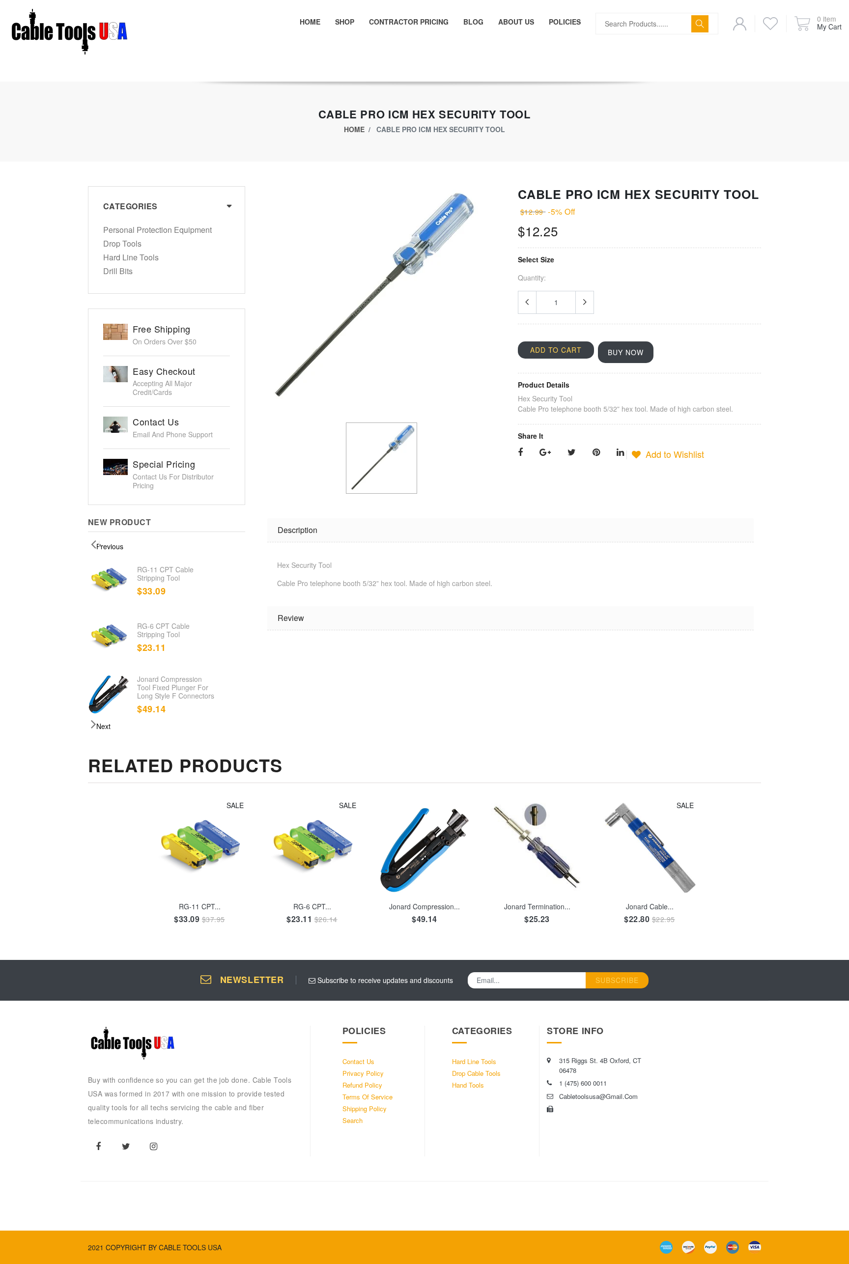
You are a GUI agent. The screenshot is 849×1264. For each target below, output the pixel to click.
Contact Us (358, 1061)
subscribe (617, 980)
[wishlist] (187, 909)
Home (354, 129)
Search (352, 1120)
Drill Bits (118, 271)
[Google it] (545, 452)
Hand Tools (468, 1085)
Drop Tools (122, 244)
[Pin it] (596, 452)
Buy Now (626, 352)
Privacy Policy (363, 1073)
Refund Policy (362, 1085)
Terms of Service (367, 1096)
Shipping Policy (364, 1108)
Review (291, 617)
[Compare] (236, 909)
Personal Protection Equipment (157, 230)
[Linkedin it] (620, 452)
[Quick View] (211, 909)
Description (297, 529)
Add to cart (556, 350)
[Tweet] (571, 452)
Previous (109, 546)
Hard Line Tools (131, 258)
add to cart (200, 864)
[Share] (520, 452)
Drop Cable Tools (476, 1073)
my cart (829, 26)
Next (103, 726)
